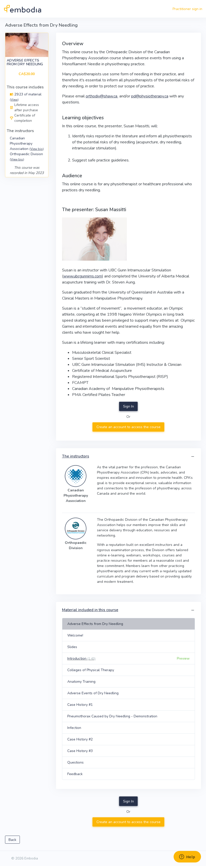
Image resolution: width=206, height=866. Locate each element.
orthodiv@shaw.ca (102, 96)
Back (12, 839)
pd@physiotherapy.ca (149, 96)
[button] (192, 456)
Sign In (128, 406)
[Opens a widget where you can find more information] (187, 857)
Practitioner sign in (187, 9)
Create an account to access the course (128, 427)
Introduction (81, 658)
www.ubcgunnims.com (82, 276)
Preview (183, 658)
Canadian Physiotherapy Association (27, 143)
